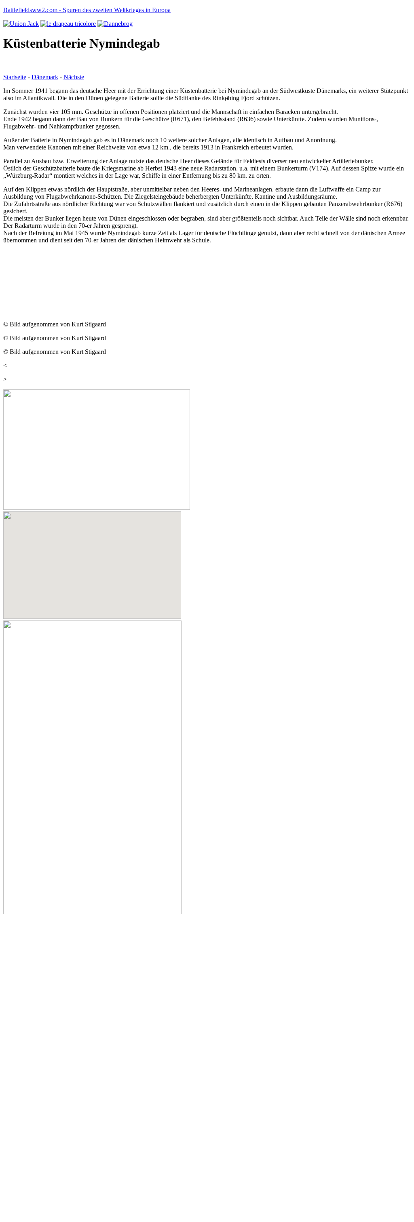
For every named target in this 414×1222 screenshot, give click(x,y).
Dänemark (45, 77)
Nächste (73, 77)
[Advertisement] (68, 270)
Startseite (14, 77)
